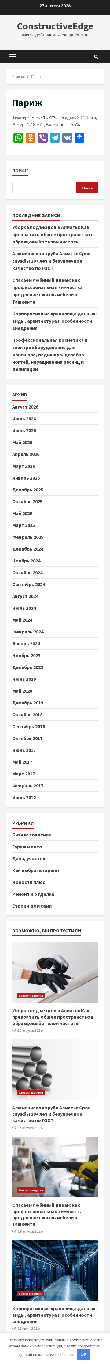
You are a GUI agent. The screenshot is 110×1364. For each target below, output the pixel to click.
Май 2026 (22, 442)
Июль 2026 (24, 419)
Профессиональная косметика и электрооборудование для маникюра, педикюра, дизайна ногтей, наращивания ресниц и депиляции (49, 354)
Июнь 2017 (24, 750)
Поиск (20, 171)
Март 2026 (23, 466)
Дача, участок (29, 858)
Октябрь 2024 (27, 572)
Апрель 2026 (25, 454)
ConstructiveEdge (55, 26)
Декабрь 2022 (27, 667)
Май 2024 (22, 620)
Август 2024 (25, 596)
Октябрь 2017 (27, 738)
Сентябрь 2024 (28, 584)
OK (83, 1354)
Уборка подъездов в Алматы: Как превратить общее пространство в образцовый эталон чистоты (53, 234)
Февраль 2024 (27, 632)
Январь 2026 (26, 478)
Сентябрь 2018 (28, 726)
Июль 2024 (24, 608)
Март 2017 (23, 774)
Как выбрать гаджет (36, 870)
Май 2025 (22, 513)
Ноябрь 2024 (26, 561)
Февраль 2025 (27, 537)
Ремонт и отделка (33, 894)
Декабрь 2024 (27, 549)
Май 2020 (22, 691)
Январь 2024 (26, 643)
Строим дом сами (32, 906)
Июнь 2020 (24, 679)
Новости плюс (28, 882)
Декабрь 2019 (27, 703)
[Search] (96, 57)
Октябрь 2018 (27, 714)
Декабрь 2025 (27, 490)
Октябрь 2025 (27, 501)
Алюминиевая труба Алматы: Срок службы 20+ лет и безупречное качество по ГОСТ (51, 260)
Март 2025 (23, 525)
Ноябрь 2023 (26, 655)
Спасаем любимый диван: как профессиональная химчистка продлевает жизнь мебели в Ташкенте (55, 1167)
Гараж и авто (27, 846)
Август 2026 (25, 407)
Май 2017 (22, 762)
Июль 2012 (24, 797)
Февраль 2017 (27, 785)
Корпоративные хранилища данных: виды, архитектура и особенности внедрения (54, 320)
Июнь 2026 (24, 430)
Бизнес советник (31, 835)
